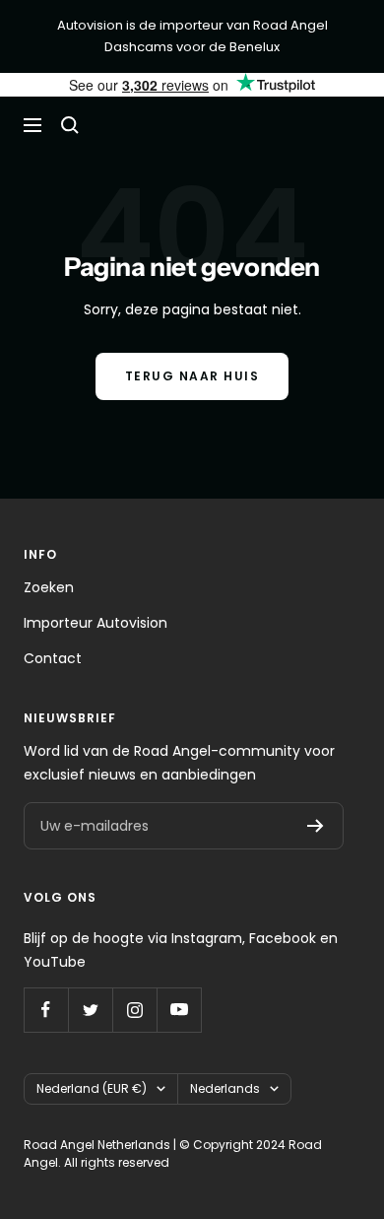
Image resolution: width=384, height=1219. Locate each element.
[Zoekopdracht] (70, 125)
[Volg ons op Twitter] (90, 1009)
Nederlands (225, 1088)
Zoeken (49, 587)
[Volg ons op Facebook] (46, 1009)
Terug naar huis (192, 376)
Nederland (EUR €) (91, 1088)
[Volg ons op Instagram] (134, 1009)
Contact (53, 658)
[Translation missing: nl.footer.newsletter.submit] (315, 826)
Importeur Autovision (95, 623)
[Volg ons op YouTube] (179, 1009)
